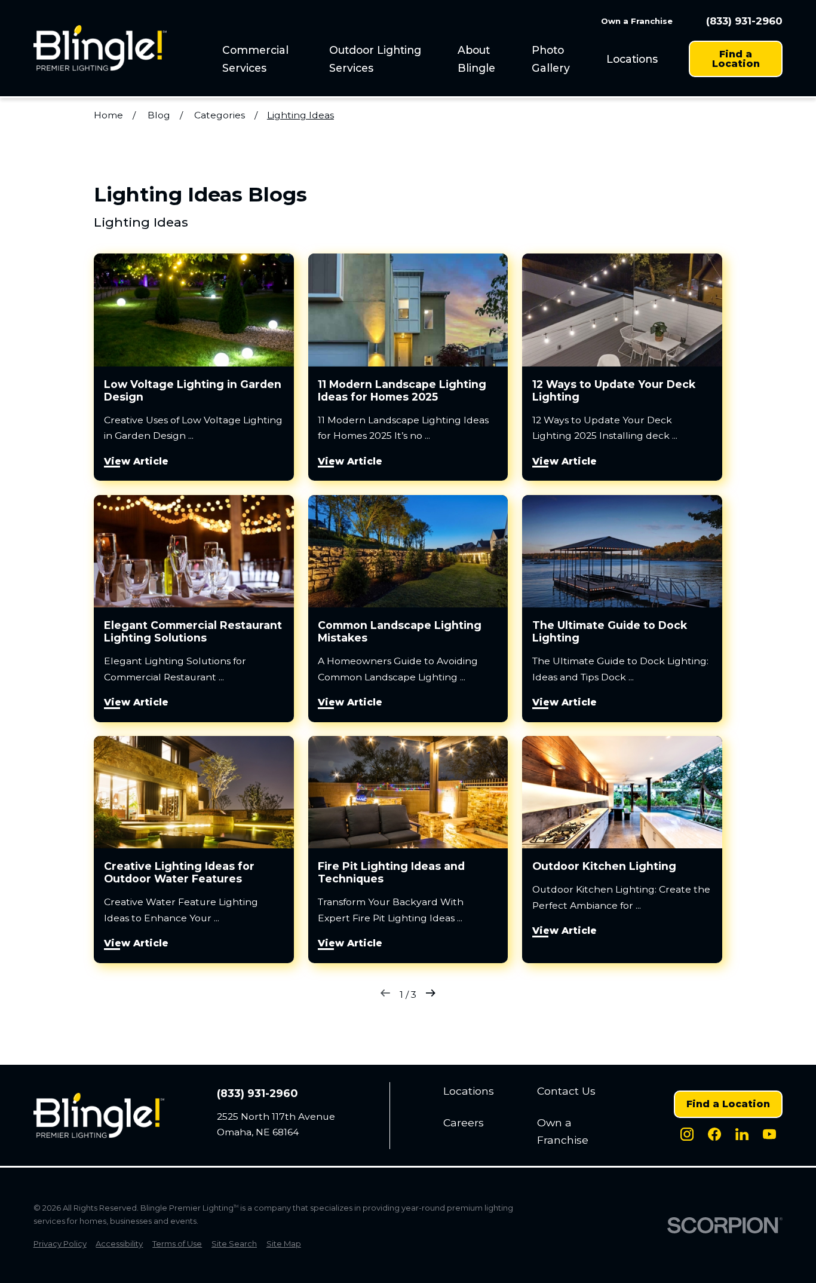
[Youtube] (769, 1134)
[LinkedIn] (741, 1134)
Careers (463, 1122)
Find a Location (736, 58)
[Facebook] (714, 1134)
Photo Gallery (551, 59)
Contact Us (566, 1091)
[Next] (430, 995)
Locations (632, 59)
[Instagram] (687, 1134)
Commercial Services (255, 59)
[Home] (100, 48)
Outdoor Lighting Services (375, 59)
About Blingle (476, 59)
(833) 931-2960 (744, 21)
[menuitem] (268, 59)
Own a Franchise (637, 21)
